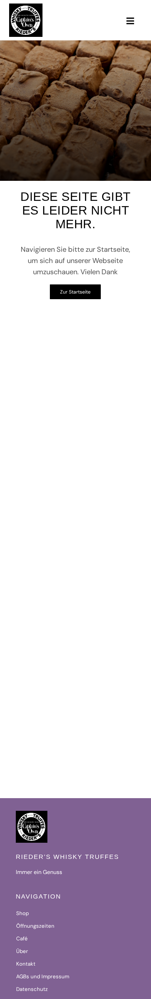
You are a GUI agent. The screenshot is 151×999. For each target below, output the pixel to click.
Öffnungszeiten (35, 925)
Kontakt (25, 963)
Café (22, 938)
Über (22, 951)
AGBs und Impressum (42, 976)
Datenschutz (32, 989)
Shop (22, 913)
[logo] (25, 6)
